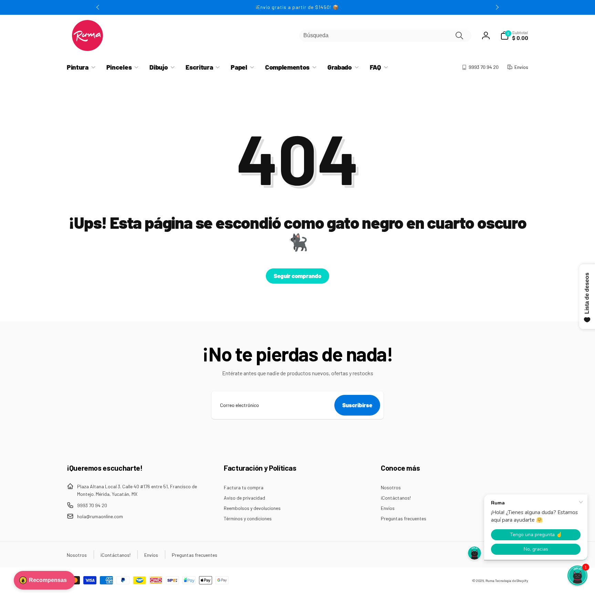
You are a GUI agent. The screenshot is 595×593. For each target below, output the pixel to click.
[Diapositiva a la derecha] (497, 7)
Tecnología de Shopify (511, 581)
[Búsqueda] (459, 35)
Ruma (490, 581)
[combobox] (385, 36)
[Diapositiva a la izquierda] (98, 7)
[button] (514, 35)
